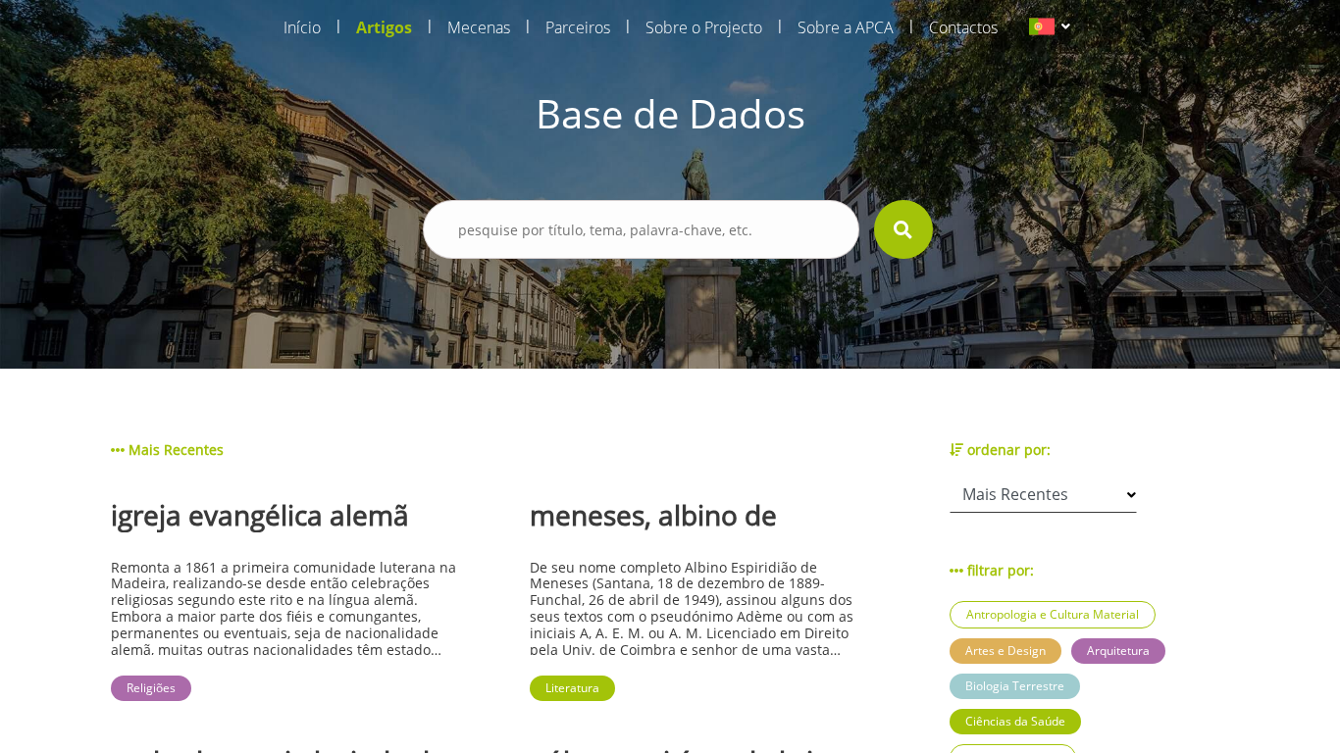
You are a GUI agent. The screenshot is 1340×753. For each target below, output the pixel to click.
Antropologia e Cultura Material (1052, 614)
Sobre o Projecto (703, 27)
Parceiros (577, 27)
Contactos (963, 27)
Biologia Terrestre (1014, 686)
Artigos (384, 27)
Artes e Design (1005, 650)
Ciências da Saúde (1015, 721)
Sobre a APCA (846, 27)
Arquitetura (1118, 650)
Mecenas (478, 27)
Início (302, 27)
